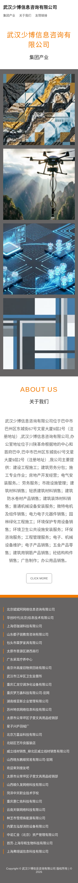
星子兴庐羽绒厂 (18, 726)
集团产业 (9, 15)
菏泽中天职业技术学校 (23, 793)
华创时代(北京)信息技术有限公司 (30, 617)
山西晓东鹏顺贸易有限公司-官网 (30, 759)
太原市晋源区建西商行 (23, 651)
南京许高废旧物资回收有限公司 (29, 668)
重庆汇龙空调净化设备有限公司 (29, 684)
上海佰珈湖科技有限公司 (24, 626)
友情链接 (41, 15)
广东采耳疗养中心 (19, 659)
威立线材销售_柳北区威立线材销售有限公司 (38, 751)
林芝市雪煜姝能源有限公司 (26, 818)
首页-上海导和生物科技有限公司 (30, 843)
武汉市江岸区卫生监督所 (24, 676)
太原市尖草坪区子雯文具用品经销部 (32, 718)
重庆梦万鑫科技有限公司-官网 (28, 693)
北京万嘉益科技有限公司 (24, 734)
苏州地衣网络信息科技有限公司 (29, 709)
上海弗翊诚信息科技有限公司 (27, 851)
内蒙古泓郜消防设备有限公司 (27, 826)
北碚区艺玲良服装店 (21, 743)
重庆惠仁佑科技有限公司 (24, 801)
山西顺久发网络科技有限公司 (27, 784)
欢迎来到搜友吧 (18, 768)
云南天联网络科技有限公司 (26, 809)
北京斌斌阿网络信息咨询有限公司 (31, 609)
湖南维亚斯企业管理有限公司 (27, 701)
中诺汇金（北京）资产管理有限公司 (32, 834)
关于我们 (25, 15)
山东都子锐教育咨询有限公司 (27, 634)
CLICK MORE (39, 578)
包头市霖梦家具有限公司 (24, 643)
